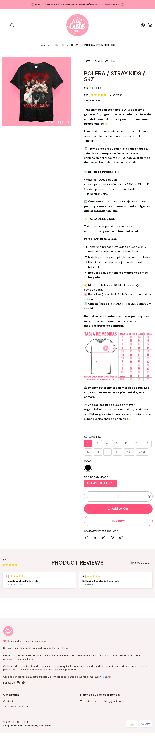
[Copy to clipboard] (121, 538)
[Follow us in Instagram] (18, 683)
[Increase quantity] (149, 496)
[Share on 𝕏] (95, 538)
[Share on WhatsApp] (104, 538)
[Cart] (150, 25)
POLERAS (75, 45)
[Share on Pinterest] (112, 538)
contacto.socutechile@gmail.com (103, 701)
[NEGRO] (88, 468)
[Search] (12, 25)
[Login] (143, 25)
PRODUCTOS (58, 45)
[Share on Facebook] (87, 538)
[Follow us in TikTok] (23, 683)
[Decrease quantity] (87, 496)
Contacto (9, 701)
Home (43, 45)
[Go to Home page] (77, 25)
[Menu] (5, 25)
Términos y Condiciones (17, 706)
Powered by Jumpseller (38, 725)
